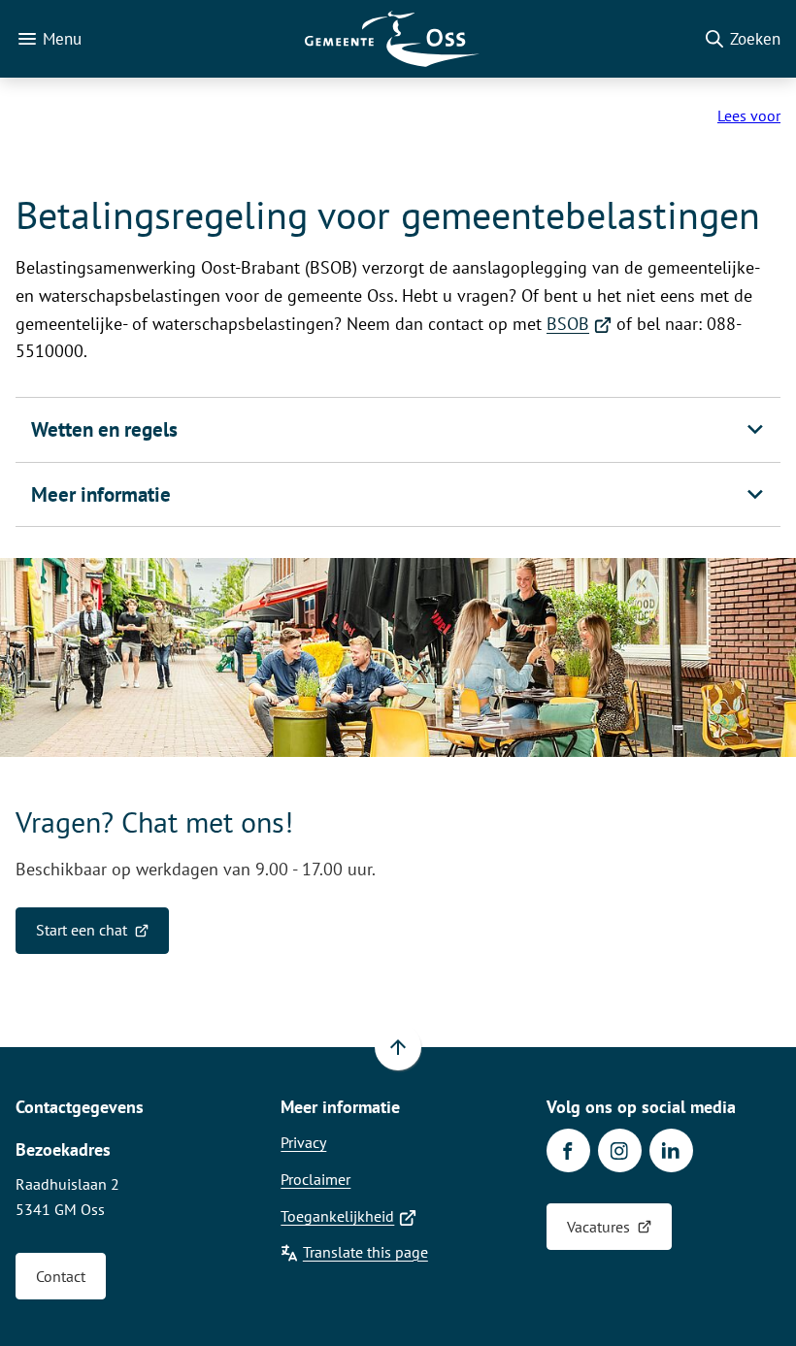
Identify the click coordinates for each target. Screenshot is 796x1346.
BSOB (579, 323)
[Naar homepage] (392, 39)
